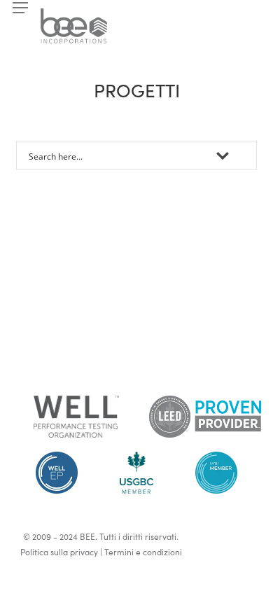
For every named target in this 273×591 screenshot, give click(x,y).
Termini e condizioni (143, 551)
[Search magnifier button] (242, 155)
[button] (20, 8)
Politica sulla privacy (59, 551)
